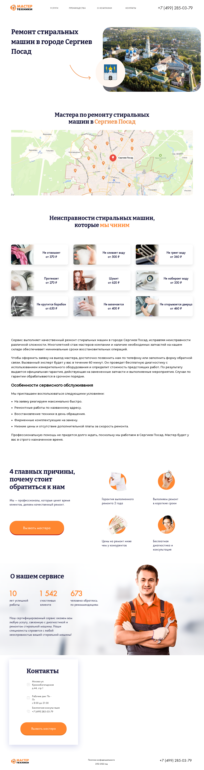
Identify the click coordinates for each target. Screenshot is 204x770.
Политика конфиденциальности (101, 760)
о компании (104, 8)
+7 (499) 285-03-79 (175, 8)
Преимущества (77, 8)
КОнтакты (131, 8)
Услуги (54, 8)
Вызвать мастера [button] (37, 527)
